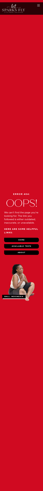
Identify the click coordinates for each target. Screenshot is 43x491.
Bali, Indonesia (14, 296)
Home (21, 240)
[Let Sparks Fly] (13, 12)
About (21, 252)
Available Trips (21, 246)
